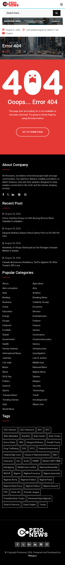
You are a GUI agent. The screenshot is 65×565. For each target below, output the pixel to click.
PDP (6, 492)
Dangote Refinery (34, 442)
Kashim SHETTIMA (52, 461)
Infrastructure (39, 348)
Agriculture (38, 283)
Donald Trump (53, 442)
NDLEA (7, 473)
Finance (36, 325)
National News (40, 367)
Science (6, 385)
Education (7, 311)
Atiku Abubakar (11, 436)
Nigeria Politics (33, 486)
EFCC (32, 448)
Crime (5, 306)
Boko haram (39, 436)
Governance (39, 334)
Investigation (39, 353)
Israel (26, 461)
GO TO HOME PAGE (32, 132)
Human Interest (10, 348)
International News (11, 353)
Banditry (26, 436)
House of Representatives (37, 455)
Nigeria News (39, 372)
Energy (5, 316)
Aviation (37, 292)
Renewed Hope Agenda (39, 498)
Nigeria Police (46, 479)
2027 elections (27, 430)
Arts (35, 288)
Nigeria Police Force (13, 486)
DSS (24, 448)
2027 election (10, 430)
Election (37, 311)
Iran (18, 461)
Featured (6, 325)
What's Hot (38, 404)
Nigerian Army (10, 479)
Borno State (9, 442)
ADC (40, 430)
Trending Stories (10, 399)
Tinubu (42, 504)
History (36, 344)
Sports (5, 390)
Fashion (37, 320)
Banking (6, 297)
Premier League (31, 492)
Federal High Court (12, 455)
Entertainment (40, 316)
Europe (5, 320)
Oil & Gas (6, 376)
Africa (5, 283)
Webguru (32, 555)
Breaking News (40, 297)
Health (5, 344)
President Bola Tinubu (14, 498)
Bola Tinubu (54, 436)
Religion (36, 381)
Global (5, 334)
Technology (38, 390)
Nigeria (17, 473)
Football (6, 330)
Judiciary (6, 358)
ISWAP (35, 461)
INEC (55, 455)
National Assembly (49, 467)
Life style (6, 362)
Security (37, 385)
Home (7, 52)
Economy (37, 306)
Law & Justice (40, 358)
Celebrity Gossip (41, 302)
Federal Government (48, 448)
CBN (21, 442)
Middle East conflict (27, 467)
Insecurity (8, 461)
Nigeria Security (50, 486)
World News (8, 409)
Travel (36, 395)
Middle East (38, 362)
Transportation (9, 395)
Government (8, 339)
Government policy (42, 339)
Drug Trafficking (11, 448)
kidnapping (9, 467)
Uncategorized (40, 399)
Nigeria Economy (32, 473)
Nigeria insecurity (52, 473)
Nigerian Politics (28, 479)
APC (48, 430)
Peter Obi (15, 492)
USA (4, 404)
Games (36, 330)
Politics (6, 381)
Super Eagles (29, 504)
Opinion (36, 376)
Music (5, 367)
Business (6, 302)
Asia (4, 292)
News (5, 372)
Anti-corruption (10, 288)
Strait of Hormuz (12, 504)
